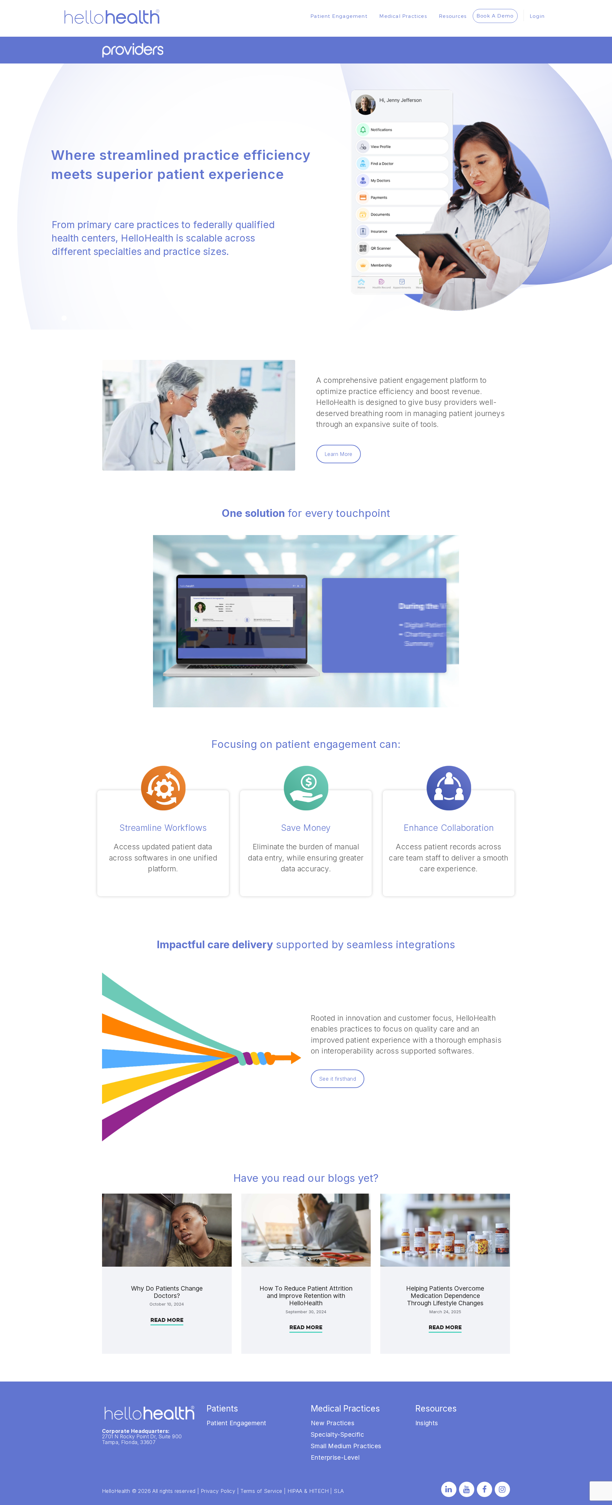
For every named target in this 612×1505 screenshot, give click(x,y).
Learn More (338, 454)
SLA (339, 1491)
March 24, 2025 (445, 1311)
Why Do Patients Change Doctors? (167, 1292)
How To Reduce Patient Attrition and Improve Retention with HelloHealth (305, 1296)
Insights (426, 1423)
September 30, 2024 (306, 1311)
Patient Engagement (236, 1423)
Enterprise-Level (335, 1457)
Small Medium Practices (346, 1446)
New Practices (332, 1423)
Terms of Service (261, 1491)
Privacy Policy (218, 1491)
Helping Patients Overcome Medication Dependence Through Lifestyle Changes (445, 1296)
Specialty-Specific (337, 1434)
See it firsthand (337, 1079)
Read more (166, 1320)
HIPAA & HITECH (308, 1491)
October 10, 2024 (166, 1304)
